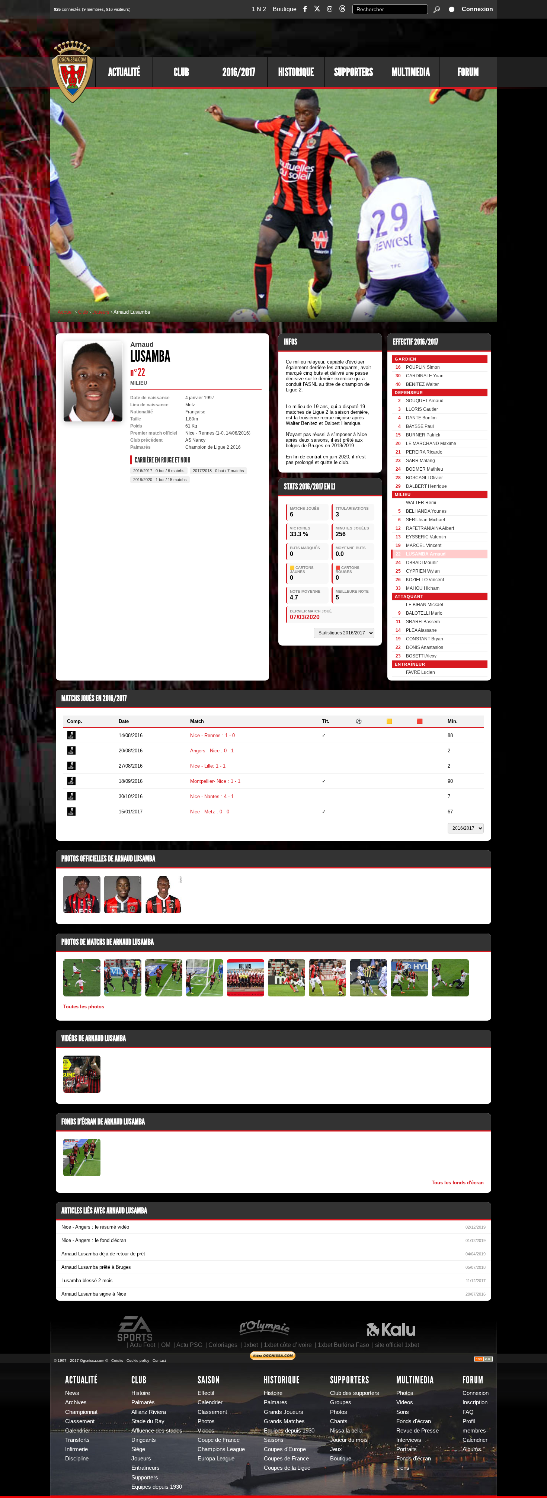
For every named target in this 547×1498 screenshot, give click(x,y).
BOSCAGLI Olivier (424, 477)
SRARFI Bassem (423, 621)
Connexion (477, 9)
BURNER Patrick (423, 435)
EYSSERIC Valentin (426, 537)
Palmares (275, 1402)
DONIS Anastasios (424, 647)
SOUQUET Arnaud (425, 400)
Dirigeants (143, 1440)
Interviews (408, 1440)
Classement (80, 1421)
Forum (468, 72)
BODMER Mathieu (424, 469)
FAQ (468, 1412)
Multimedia (411, 72)
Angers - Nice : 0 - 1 (212, 750)
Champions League (221, 1449)
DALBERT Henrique (426, 486)
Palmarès (143, 1402)
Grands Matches (284, 1421)
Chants (339, 1421)
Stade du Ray (147, 1421)
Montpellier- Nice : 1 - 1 (215, 781)
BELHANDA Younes (426, 511)
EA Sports (135, 1329)
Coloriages (222, 1345)
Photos (206, 1421)
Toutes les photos (83, 1006)
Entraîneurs (145, 1468)
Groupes (340, 1402)
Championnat (81, 1412)
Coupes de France (286, 1459)
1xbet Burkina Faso (343, 1345)
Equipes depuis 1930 (156, 1487)
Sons (402, 1412)
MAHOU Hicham (422, 588)
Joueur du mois (349, 1440)
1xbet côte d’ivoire (288, 1345)
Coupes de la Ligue (287, 1468)
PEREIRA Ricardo (424, 452)
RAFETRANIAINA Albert (430, 528)
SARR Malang (420, 460)
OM (165, 1345)
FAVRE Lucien (420, 672)
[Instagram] (329, 9)
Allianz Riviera (148, 1412)
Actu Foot (142, 1345)
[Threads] (342, 10)
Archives (76, 1402)
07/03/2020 (305, 617)
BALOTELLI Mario (424, 613)
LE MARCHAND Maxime (431, 443)
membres (474, 1431)
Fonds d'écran (413, 1421)
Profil (469, 1421)
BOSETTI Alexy (421, 656)
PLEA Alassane (421, 630)
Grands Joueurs (283, 1412)
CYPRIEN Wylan (423, 571)
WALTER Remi (421, 502)
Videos (206, 1431)
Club (181, 72)
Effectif (206, 1393)
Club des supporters (354, 1393)
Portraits (406, 1449)
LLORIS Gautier (422, 409)
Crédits (117, 1360)
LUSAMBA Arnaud (425, 554)
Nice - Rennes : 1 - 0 (212, 735)
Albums (472, 1449)
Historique (296, 72)
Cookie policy (138, 1360)
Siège (138, 1449)
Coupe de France (219, 1440)
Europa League (216, 1459)
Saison (209, 1380)
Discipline (77, 1459)
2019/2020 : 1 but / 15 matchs (160, 479)
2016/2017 (239, 72)
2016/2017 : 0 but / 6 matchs (159, 470)
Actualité (124, 72)
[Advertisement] (361, 37)
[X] (317, 10)
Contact (159, 1360)
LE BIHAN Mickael (424, 604)
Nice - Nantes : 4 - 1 (212, 796)
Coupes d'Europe (285, 1449)
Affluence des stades (156, 1431)
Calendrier (77, 1431)
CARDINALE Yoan (425, 375)
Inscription (475, 1402)
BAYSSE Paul (420, 426)
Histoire (140, 1393)
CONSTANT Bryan (424, 638)
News (72, 1393)
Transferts (77, 1440)
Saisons (274, 1440)
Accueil (66, 312)
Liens (402, 1468)
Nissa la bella (346, 1431)
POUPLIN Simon (423, 367)
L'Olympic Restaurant (264, 1329)
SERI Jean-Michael (425, 519)
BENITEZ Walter (422, 384)
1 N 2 (259, 9)
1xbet (250, 1345)
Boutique (285, 9)
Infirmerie (76, 1449)
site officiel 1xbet (397, 1345)
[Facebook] (305, 9)
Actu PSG (189, 1345)
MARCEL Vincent (423, 545)
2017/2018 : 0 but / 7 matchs (218, 470)
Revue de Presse (417, 1431)
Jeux (336, 1449)
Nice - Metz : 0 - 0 (209, 811)
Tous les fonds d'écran (458, 1182)
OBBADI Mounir (422, 562)
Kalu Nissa (391, 1329)
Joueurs (100, 312)
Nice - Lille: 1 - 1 (207, 766)
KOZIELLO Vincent (425, 579)
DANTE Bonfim (421, 417)
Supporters (353, 72)
